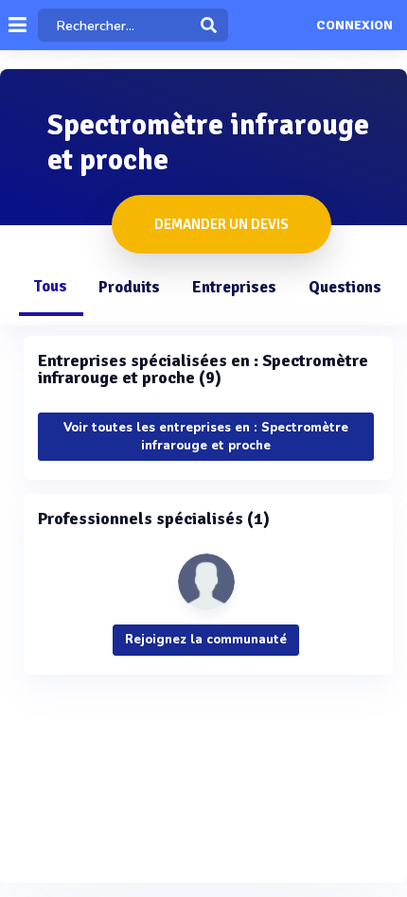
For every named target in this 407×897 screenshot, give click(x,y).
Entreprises (234, 287)
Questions (345, 287)
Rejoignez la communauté (206, 639)
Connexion (354, 25)
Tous (50, 286)
